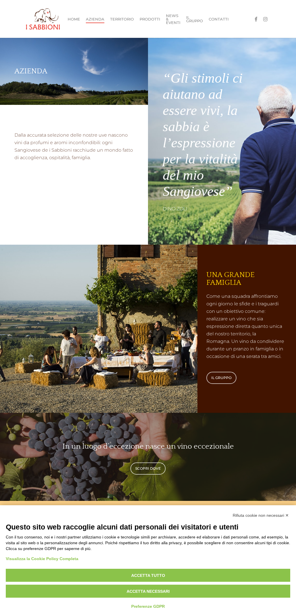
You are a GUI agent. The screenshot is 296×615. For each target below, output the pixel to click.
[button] (221, 378)
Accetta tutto (148, 575)
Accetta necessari (148, 591)
